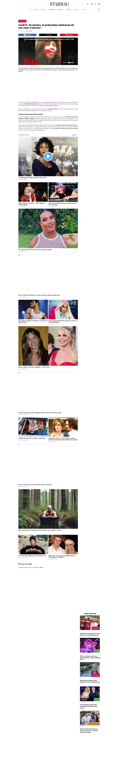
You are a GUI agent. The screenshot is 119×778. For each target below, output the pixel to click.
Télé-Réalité (51, 9)
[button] (87, 5)
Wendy (30, 31)
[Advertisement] (59, 15)
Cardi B (34, 102)
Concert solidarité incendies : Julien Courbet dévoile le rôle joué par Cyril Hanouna (88, 706)
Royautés (60, 9)
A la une (36, 9)
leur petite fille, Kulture (51, 105)
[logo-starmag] (59, 4)
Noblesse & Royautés (93, 723)
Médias (69, 9)
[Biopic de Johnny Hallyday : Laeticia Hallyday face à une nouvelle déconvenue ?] (90, 669)
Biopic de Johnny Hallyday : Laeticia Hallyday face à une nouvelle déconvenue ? (90, 682)
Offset (41, 567)
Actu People (96, 628)
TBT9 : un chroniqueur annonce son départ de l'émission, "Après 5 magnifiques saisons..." (90, 657)
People (43, 9)
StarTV (76, 9)
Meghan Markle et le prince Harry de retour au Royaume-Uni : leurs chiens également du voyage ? (89, 730)
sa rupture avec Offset (49, 102)
